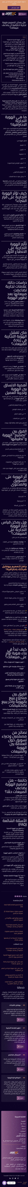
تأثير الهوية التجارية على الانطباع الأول (14, 44)
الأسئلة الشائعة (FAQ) (17, 80)
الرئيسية (25, 1182)
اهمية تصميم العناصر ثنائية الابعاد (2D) (13, 905)
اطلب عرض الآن (15, 8)
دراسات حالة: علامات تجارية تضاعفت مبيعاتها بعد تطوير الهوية (14, 47)
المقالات (24, 1183)
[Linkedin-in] (10, 1178)
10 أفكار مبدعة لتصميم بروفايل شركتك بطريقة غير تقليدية (14, 976)
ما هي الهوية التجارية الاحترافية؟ (15, 40)
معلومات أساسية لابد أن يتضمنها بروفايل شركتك (13, 939)
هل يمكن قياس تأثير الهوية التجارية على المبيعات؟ (13, 61)
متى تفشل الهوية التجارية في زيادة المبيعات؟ (15, 50)
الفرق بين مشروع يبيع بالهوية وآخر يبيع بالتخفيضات (13, 70)
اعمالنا (7, 1182)
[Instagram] (12, 1178)
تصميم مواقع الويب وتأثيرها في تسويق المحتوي (14, 919)
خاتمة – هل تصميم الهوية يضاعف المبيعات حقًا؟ (14, 77)
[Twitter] (15, 1178)
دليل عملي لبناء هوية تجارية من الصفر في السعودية (12, 969)
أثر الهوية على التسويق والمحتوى (15, 58)
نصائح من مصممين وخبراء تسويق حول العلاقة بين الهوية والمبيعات (13, 74)
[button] (3, 14)
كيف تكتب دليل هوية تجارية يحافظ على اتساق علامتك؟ (13, 962)
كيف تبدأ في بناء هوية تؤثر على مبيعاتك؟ (15, 66)
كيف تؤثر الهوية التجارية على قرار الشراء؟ (13, 42)
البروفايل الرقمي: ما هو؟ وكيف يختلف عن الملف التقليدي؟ (14, 982)
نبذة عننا (20, 1182)
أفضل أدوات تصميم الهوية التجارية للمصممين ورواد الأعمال (13, 956)
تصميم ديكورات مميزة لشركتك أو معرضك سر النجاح (13, 912)
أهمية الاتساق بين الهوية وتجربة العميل (13, 53)
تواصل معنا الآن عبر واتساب (16, 641)
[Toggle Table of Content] (23, 37)
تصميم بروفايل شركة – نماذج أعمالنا (14, 629)
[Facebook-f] (18, 1178)
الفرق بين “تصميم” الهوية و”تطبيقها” (14, 55)
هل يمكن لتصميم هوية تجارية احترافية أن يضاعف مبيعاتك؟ (14, 925)
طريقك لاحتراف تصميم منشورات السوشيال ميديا (14, 932)
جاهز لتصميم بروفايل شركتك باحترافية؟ (14, 63)
